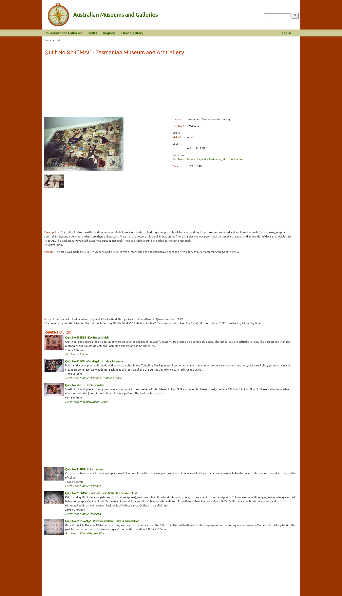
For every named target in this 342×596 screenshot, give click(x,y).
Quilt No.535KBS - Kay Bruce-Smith (87, 337)
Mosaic (191, 159)
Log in (286, 33)
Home (48, 40)
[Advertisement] (171, 86)
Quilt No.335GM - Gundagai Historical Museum (94, 361)
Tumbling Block (112, 378)
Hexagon (95, 513)
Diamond (95, 378)
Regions (109, 33)
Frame (84, 354)
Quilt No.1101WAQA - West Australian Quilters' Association (102, 521)
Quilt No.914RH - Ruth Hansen (84, 469)
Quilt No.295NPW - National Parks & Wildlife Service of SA (101, 493)
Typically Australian (209, 159)
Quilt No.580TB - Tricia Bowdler (84, 385)
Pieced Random (89, 401)
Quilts (92, 33)
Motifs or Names (232, 159)
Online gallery (132, 33)
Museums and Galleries (64, 33)
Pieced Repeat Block (93, 533)
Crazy (104, 401)
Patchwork (179, 159)
